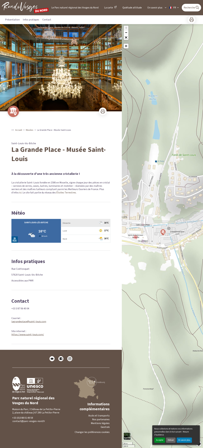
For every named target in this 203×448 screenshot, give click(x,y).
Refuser (171, 440)
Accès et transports (99, 415)
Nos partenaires (101, 419)
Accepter (159, 440)
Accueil (18, 130)
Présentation (12, 19)
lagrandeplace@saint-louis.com (28, 321)
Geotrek (105, 427)
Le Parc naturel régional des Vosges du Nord (74, 7)
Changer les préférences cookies (92, 432)
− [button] (126, 33)
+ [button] (126, 28)
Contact (46, 19)
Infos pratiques (31, 19)
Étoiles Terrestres (66, 192)
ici (20, 192)
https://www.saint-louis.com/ (27, 334)
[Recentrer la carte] (126, 46)
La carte (108, 7)
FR (174, 7)
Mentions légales (100, 423)
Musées (29, 130)
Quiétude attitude (132, 7)
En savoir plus (184, 440)
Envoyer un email (39, 421)
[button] (126, 37)
